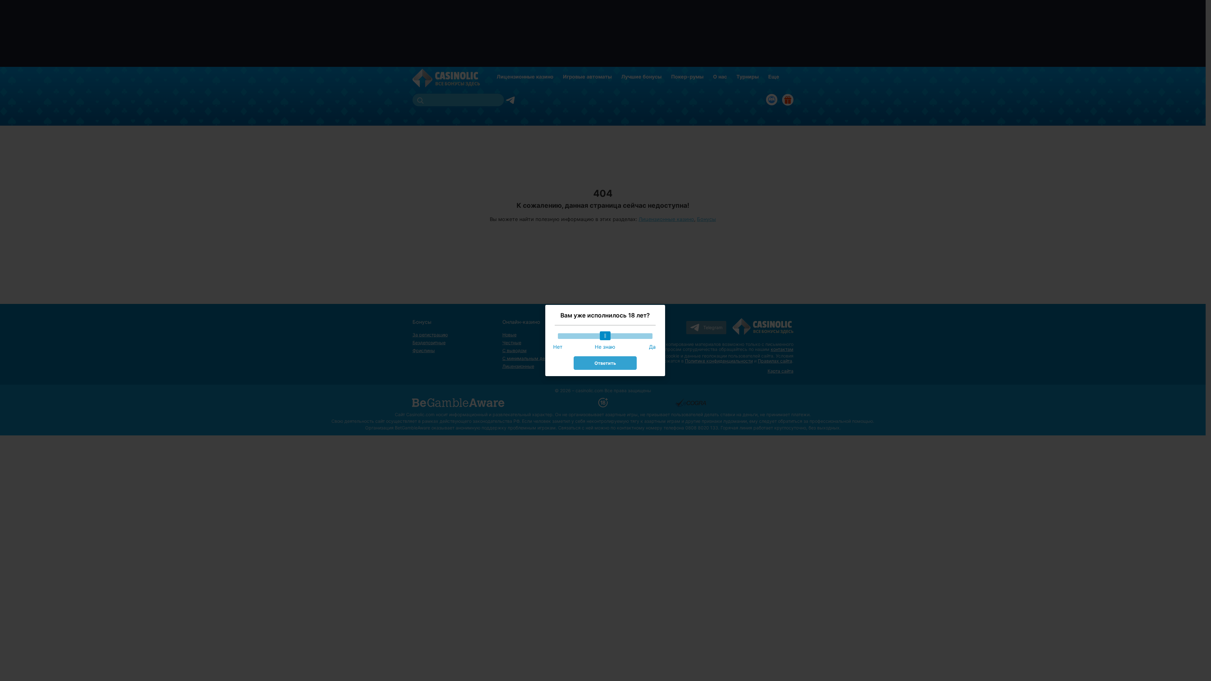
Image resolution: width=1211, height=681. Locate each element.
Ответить (605, 363)
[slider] (605, 335)
